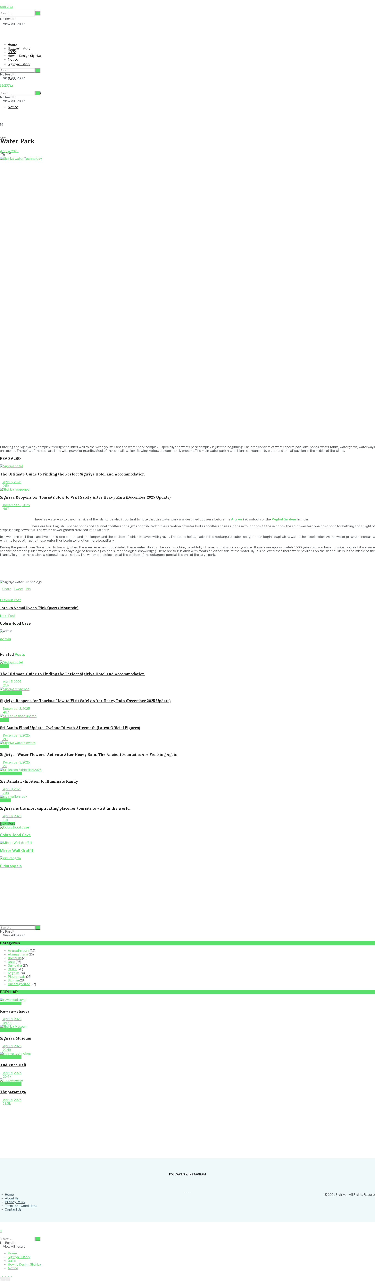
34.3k (7, 1023)
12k (5, 820)
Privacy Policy (15, 1202)
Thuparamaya (13, 1092)
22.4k (6, 1050)
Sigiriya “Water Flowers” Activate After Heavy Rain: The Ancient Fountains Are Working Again (89, 754)
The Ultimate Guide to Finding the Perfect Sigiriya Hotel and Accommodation (72, 474)
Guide (12, 52)
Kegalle (13, 973)
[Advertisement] (94, 123)
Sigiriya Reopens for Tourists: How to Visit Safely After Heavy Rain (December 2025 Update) (85, 497)
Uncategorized (11, 693)
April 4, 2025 (9, 151)
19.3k (6, 1103)
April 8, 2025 (11, 789)
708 (5, 793)
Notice (13, 107)
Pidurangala (11, 866)
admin (5, 639)
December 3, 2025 (16, 505)
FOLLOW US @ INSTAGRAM (187, 1174)
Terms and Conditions (21, 1206)
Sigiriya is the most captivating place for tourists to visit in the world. (65, 808)
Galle (11, 962)
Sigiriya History (19, 64)
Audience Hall (13, 1065)
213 (5, 739)
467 (5, 509)
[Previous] (1, 512)
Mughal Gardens (284, 519)
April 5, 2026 (11, 482)
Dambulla (14, 958)
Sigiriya (5, 800)
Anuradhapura (18, 951)
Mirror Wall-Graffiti (17, 850)
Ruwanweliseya (14, 1011)
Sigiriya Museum (15, 1038)
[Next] (4, 512)
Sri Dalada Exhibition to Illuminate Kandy (39, 781)
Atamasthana (18, 954)
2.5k (5, 486)
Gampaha (15, 965)
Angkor (236, 519)
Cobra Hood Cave (15, 835)
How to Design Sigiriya (24, 56)
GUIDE (4, 666)
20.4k (6, 1076)
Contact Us (13, 1209)
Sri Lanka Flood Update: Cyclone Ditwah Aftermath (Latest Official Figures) (70, 727)
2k (4, 766)
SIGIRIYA (6, 85)
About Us (12, 1198)
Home (12, 45)
